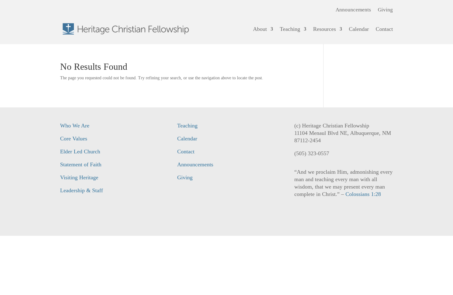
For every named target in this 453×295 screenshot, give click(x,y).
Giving (385, 10)
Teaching (290, 29)
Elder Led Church (80, 151)
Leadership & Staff (81, 190)
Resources (324, 29)
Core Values (73, 138)
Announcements (353, 10)
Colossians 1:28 (363, 194)
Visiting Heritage (79, 177)
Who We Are (74, 126)
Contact (384, 29)
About (260, 29)
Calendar (359, 29)
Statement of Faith (80, 164)
